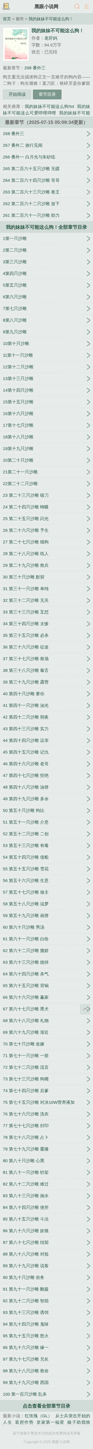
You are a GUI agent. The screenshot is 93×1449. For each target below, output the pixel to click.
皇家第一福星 (50, 1422)
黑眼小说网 (46, 6)
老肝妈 (50, 38)
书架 (6, 6)
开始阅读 (17, 94)
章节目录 (47, 94)
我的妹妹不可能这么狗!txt (49, 106)
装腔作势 (24, 1422)
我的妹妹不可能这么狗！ (51, 18)
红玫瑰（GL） (38, 1416)
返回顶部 (85, 1009)
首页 (7, 18)
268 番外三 (35, 68)
